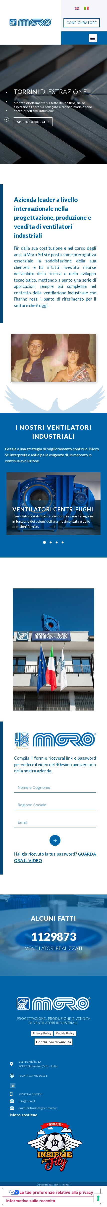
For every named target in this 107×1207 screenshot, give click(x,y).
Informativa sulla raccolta (30, 1200)
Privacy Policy (42, 1033)
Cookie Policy (65, 1033)
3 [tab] (56, 542)
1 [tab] (44, 542)
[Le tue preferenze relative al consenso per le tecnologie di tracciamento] (98, 1198)
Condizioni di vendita (53, 1042)
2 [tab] (50, 542)
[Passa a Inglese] (77, 7)
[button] (93, 38)
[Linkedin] (12, 1085)
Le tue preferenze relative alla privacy (56, 1192)
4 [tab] (62, 542)
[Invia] (55, 840)
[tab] (7, 92)
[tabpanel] (53, 503)
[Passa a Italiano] (86, 7)
